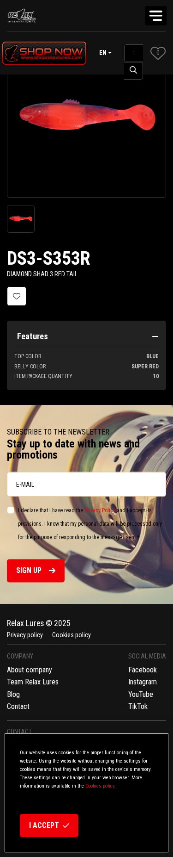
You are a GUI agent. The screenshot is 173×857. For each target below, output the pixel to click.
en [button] (103, 52)
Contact (18, 706)
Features (32, 336)
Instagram (142, 681)
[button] (158, 53)
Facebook (142, 669)
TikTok (138, 706)
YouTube (140, 694)
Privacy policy (25, 635)
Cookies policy (71, 635)
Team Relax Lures (33, 681)
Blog (13, 694)
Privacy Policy (99, 511)
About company (29, 669)
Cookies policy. (100, 786)
